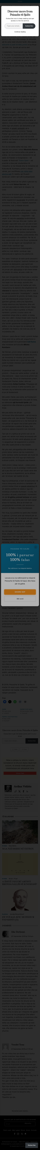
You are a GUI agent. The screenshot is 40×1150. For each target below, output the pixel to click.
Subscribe (29, 26)
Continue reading (20, 32)
